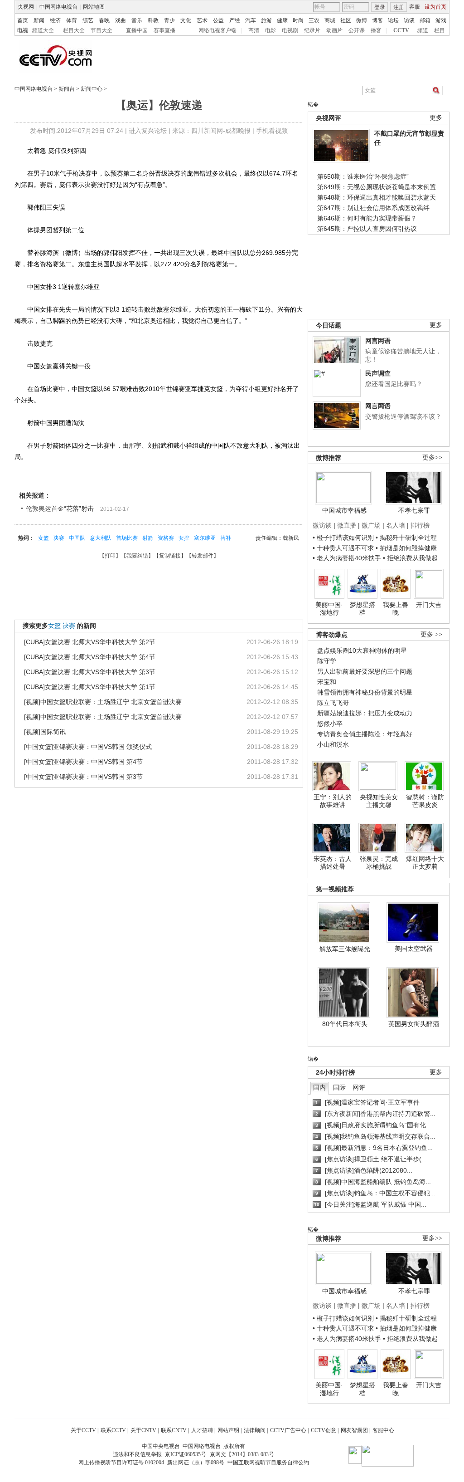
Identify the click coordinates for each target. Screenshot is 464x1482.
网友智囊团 (354, 1430)
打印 (110, 556)
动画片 (334, 30)
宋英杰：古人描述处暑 (333, 863)
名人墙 (395, 525)
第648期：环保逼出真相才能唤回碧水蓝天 (376, 197)
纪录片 (312, 30)
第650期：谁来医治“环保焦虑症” (363, 176)
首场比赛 (127, 538)
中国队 (77, 538)
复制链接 (170, 556)
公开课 (356, 30)
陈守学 (326, 661)
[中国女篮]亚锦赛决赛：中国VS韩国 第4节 (83, 761)
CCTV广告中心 (288, 1430)
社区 (345, 20)
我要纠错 (137, 556)
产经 (234, 20)
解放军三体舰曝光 (344, 949)
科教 (153, 20)
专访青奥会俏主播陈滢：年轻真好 (364, 734)
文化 (185, 20)
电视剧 (290, 30)
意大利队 (100, 538)
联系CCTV (113, 1430)
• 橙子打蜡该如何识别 (343, 537)
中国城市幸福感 (344, 510)
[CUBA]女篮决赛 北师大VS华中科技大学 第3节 (89, 671)
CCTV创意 (323, 1430)
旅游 (266, 20)
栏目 (439, 30)
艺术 (202, 20)
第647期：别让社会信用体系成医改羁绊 (373, 207)
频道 (422, 30)
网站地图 (94, 7)
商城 (329, 20)
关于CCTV (83, 1430)
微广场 (371, 525)
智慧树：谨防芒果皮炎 (425, 801)
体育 (71, 20)
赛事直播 (164, 30)
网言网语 (378, 340)
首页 (22, 20)
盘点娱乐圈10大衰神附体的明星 (362, 650)
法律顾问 (255, 1430)
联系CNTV (174, 1430)
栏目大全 (74, 30)
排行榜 (420, 525)
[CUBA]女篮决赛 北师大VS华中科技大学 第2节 (89, 642)
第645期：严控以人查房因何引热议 (367, 228)
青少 (169, 20)
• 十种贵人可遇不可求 (344, 548)
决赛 (58, 538)
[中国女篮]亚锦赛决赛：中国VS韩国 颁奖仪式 (88, 746)
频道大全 (43, 30)
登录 (379, 7)
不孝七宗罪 (414, 510)
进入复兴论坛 (148, 130)
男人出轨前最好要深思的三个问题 (364, 671)
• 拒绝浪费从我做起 (410, 558)
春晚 (104, 20)
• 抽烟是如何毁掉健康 (406, 548)
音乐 (136, 20)
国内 (319, 1087)
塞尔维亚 (205, 538)
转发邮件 (202, 556)
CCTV (401, 30)
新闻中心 (91, 89)
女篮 (43, 538)
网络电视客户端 (217, 30)
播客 (376, 30)
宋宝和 (326, 681)
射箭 (147, 538)
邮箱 (425, 20)
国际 (339, 1087)
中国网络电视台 (58, 7)
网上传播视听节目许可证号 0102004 (121, 1462)
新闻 (39, 20)
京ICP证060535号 (185, 1454)
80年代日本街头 (344, 1023)
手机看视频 (272, 130)
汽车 (250, 20)
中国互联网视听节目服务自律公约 (268, 1462)
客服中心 (383, 1430)
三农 (314, 20)
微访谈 (322, 525)
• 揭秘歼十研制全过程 (406, 537)
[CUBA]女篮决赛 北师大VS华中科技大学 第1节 (89, 686)
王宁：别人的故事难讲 (333, 801)
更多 (436, 117)
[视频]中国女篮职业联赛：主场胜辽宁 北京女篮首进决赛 (103, 701)
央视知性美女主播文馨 (379, 801)
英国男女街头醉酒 (413, 1023)
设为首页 (435, 7)
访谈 (409, 20)
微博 (361, 20)
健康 (282, 20)
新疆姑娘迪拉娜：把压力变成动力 (364, 713)
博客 (377, 20)
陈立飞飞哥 (333, 702)
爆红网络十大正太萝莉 (425, 863)
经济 (55, 20)
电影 (270, 30)
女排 (184, 538)
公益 (218, 20)
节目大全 (101, 30)
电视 (22, 30)
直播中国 (137, 30)
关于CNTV (143, 1430)
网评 (359, 1087)
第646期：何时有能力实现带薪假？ (367, 218)
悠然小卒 (330, 723)
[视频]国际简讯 (45, 731)
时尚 (298, 20)
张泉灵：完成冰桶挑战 (379, 863)
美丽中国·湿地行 (329, 608)
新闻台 (66, 89)
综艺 (87, 20)
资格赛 (166, 538)
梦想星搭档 (362, 608)
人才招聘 (202, 1430)
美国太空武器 (414, 948)
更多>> (432, 457)
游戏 (440, 20)
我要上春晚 (395, 608)
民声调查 (378, 373)
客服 (414, 7)
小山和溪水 (333, 744)
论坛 (393, 20)
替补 (225, 538)
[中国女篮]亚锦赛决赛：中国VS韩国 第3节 (83, 776)
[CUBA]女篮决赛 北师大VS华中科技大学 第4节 (89, 656)
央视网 (26, 7)
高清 (253, 30)
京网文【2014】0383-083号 (242, 1454)
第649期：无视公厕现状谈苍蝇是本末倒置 (376, 187)
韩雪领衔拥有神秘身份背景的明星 (364, 692)
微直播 (346, 525)
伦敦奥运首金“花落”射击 (60, 508)
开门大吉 (428, 604)
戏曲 (120, 20)
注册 (398, 7)
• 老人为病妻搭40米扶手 (347, 558)
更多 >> (431, 634)
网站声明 (228, 1430)
